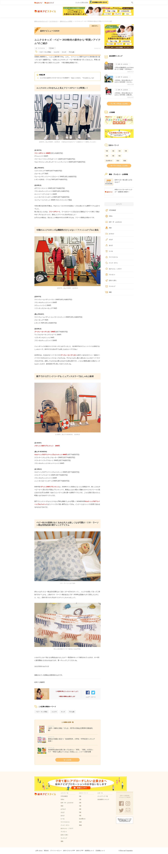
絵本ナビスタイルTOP (69, 850)
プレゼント (112, 274)
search (132, 2)
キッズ (64, 52)
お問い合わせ (38, 850)
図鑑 (124, 160)
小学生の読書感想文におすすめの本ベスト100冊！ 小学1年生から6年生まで (124, 68)
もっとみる (67, 760)
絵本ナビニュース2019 (66, 21)
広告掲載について (100, 850)
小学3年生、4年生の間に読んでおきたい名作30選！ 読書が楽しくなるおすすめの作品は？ (124, 94)
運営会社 (46, 850)
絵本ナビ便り (113, 280)
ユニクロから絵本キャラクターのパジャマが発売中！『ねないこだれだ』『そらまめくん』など (67, 78)
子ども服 (71, 52)
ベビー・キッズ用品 (45, 52)
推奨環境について (89, 850)
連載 (53, 48)
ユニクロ (56, 52)
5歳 (113, 155)
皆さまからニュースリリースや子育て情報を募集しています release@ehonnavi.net (124, 820)
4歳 (107, 155)
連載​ (110, 292)
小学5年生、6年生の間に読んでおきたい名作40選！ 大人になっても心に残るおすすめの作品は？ (124, 81)
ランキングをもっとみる (119, 103)
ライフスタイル (53, 21)
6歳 (119, 155)
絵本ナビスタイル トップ (41, 21)
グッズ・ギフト (113, 263)
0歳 (107, 151)
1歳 (113, 151)
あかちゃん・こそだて (115, 268)
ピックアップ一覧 (103, 796)
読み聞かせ (109, 160)
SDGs (110, 216)
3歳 (126, 151)
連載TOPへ (95, 26)
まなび (111, 239)
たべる (111, 251)
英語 (118, 160)
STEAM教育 (112, 210)
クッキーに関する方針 (81, 2)
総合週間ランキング (103, 799)
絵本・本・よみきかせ (123, 64)
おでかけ (111, 233)
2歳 (119, 151)
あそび (111, 245)
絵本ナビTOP (79, 850)
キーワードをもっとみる (119, 165)
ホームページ (44, 666)
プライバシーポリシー (56, 850)
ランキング (112, 286)
